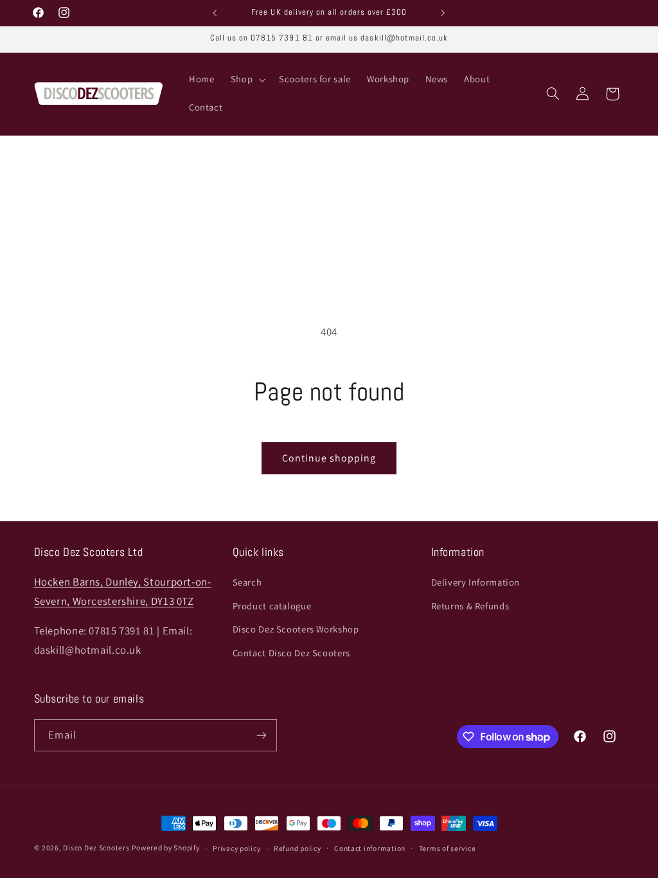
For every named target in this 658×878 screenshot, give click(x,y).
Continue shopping (329, 458)
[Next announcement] (443, 13)
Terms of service (447, 848)
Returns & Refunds (470, 606)
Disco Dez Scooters (96, 847)
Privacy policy (236, 848)
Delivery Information (475, 582)
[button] (246, 80)
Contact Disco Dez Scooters (291, 653)
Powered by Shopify (165, 847)
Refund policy (297, 848)
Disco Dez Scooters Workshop (296, 629)
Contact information (369, 848)
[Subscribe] (261, 735)
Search (247, 582)
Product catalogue (272, 606)
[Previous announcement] (214, 13)
